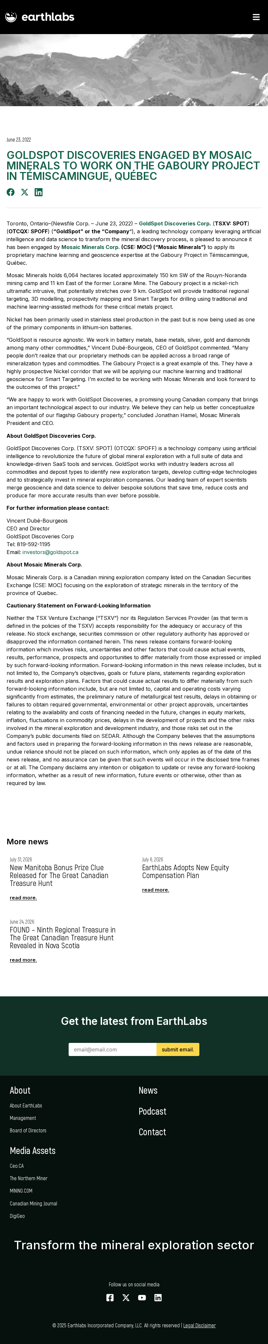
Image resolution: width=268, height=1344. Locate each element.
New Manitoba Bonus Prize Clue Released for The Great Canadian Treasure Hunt (59, 875)
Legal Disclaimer (199, 1325)
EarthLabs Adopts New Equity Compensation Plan (185, 871)
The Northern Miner (28, 1178)
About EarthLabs (26, 1105)
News (148, 1090)
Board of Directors (28, 1130)
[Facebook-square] (110, 1298)
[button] (11, 192)
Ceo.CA (17, 1165)
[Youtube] (142, 1298)
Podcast (152, 1111)
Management (23, 1118)
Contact (152, 1131)
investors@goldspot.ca (50, 552)
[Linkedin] (158, 1298)
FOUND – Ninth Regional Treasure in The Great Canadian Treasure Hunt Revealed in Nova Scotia (63, 937)
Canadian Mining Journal (33, 1203)
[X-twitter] (126, 1298)
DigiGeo (17, 1216)
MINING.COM (21, 1190)
